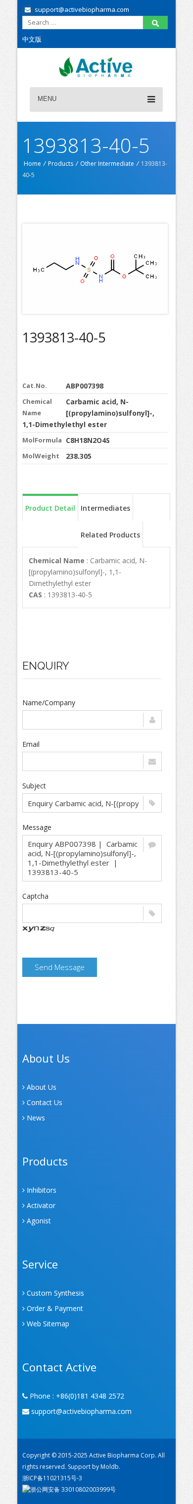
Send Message (60, 967)
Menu (47, 98)
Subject (34, 785)
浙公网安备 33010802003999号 (73, 1489)
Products (60, 163)
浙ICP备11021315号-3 (52, 1478)
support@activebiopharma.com (81, 9)
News (35, 1117)
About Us (40, 1087)
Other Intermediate (107, 163)
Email (31, 744)
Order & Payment (54, 1308)
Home (32, 163)
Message (36, 827)
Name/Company (48, 702)
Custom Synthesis (54, 1293)
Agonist (38, 1220)
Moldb (109, 1466)
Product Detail (50, 508)
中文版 (32, 39)
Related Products (110, 534)
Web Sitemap (47, 1323)
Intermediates (105, 508)
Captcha (35, 896)
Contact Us (43, 1102)
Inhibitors (40, 1190)
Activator (40, 1205)
